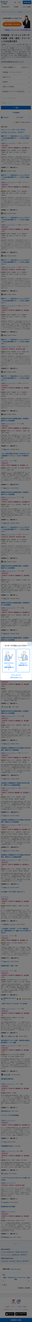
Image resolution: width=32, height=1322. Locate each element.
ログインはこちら (16, 675)
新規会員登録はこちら (16, 677)
